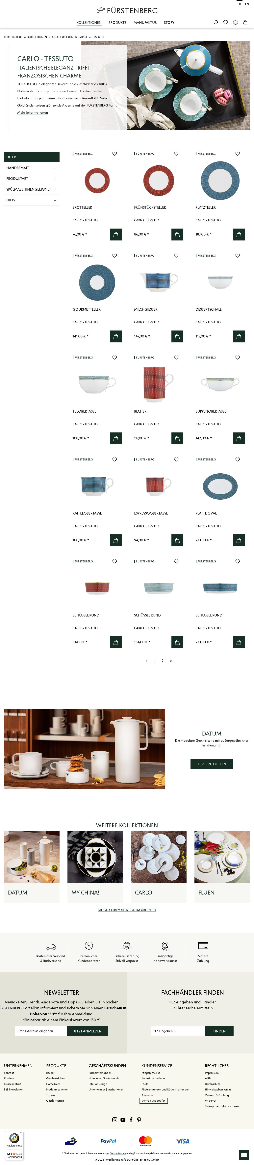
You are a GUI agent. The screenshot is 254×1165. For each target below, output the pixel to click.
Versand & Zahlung (217, 1095)
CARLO (143, 893)
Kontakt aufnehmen (153, 1078)
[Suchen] (216, 22)
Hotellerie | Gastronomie (104, 1078)
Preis (10, 200)
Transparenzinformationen (222, 1106)
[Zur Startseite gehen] (127, 10)
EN (247, 4)
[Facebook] (131, 1120)
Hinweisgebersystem (218, 1089)
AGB (208, 1078)
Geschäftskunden (107, 1065)
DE (239, 4)
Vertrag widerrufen (153, 1100)
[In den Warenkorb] (116, 234)
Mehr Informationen (32, 112)
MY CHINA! (85, 893)
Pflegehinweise (150, 1073)
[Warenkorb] (245, 22)
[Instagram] (114, 1120)
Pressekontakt (12, 1084)
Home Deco (53, 1084)
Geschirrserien (55, 1100)
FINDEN (219, 1031)
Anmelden (147, 1095)
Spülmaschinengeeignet (28, 189)
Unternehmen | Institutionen (106, 1089)
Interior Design (98, 1084)
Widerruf (210, 1100)
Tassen (50, 1095)
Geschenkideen (55, 1078)
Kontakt (9, 1073)
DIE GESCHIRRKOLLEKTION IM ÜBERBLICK (127, 910)
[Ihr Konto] (236, 22)
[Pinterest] (139, 1120)
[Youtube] (122, 1120)
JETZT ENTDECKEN (211, 764)
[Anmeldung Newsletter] (244, 1155)
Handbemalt (17, 168)
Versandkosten (118, 1153)
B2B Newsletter (13, 1089)
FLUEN (206, 893)
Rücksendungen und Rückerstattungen (165, 1089)
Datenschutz (212, 1084)
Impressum (212, 1073)
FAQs (144, 1084)
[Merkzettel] (226, 22)
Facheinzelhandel (100, 1073)
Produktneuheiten (57, 1089)
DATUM (17, 893)
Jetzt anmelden (88, 1031)
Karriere (9, 1078)
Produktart (17, 178)
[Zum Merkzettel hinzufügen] (115, 154)
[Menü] (21, 1133)
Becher (50, 1073)
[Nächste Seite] (171, 660)
